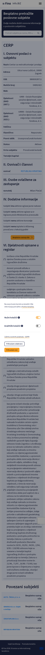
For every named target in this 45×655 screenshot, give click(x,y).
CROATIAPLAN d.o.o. (11, 619)
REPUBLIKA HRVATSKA (31, 171)
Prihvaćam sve (11, 350)
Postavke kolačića (28, 644)
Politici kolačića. (28, 307)
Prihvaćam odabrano (14, 344)
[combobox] (22, 33)
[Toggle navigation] (40, 3)
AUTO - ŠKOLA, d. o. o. (12, 597)
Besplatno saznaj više (21, 237)
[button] (19, 318)
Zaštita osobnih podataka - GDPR (16, 337)
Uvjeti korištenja (14, 644)
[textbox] (22, 33)
